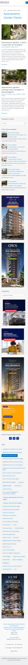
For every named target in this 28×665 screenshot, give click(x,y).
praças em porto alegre (19, 556)
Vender (12, 624)
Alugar (9, 624)
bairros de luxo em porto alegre (11, 479)
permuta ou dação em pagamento (11, 553)
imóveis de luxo (19, 528)
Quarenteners (6, 559)
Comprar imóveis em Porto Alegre (11, 506)
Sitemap (22, 629)
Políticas (14, 630)
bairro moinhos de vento (9, 475)
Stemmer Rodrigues (18, 559)
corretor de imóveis (8, 518)
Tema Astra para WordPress (14, 660)
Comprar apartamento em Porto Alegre (13, 498)
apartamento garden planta (10, 455)
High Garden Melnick (7, 528)
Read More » (5, 64)
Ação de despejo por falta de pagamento (12, 472)
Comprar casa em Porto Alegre (12, 503)
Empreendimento (7, 524)
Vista (15, 569)
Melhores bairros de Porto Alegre (12, 540)
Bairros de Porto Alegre (13, 132)
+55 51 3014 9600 (14, 637)
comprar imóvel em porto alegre (11, 509)
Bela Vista (21, 482)
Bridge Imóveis (7, 485)
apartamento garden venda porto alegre (13, 458)
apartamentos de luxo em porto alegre (12, 465)
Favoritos (17, 624)
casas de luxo (17, 485)
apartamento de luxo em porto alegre (12, 452)
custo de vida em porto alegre (10, 521)
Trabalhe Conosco (8, 627)
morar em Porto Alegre (8, 550)
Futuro (15, 524)
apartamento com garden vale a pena (12, 449)
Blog (21, 624)
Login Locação (15, 629)
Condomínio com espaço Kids (9, 515)
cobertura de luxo (7, 489)
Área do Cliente (8, 629)
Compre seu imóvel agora (8, 512)
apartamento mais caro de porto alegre (13, 461)
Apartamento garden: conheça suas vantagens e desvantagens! (13, 89)
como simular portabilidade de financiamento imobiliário (10, 492)
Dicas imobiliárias (6, 47)
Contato (14, 627)
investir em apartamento (9, 534)
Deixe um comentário (7, 94)
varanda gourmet (7, 569)
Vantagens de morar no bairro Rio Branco (12, 566)
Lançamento (16, 537)
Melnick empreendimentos (9, 544)
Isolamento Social (7, 537)
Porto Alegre (6, 556)
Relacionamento (20, 627)
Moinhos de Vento (7, 546)
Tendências (6, 563)
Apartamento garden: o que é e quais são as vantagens (14, 43)
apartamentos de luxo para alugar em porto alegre (14, 468)
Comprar (5, 624)
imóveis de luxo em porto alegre (11, 531)
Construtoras (15, 625)
